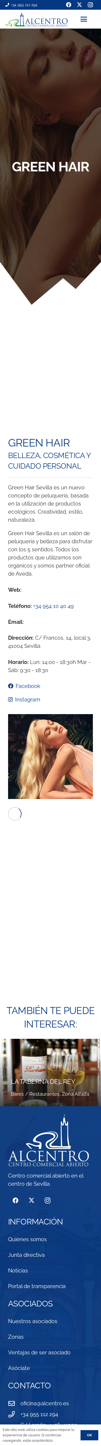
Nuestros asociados (32, 1321)
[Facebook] (15, 1200)
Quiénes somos (27, 1239)
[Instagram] (47, 1200)
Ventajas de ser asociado (39, 1352)
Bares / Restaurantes (35, 1094)
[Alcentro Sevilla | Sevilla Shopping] (36, 19)
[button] (88, 19)
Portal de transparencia (37, 1286)
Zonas (16, 1337)
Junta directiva (26, 1255)
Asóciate (19, 1368)
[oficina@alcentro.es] (14, 1403)
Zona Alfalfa (75, 1094)
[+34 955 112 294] (14, 1414)
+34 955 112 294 (39, 1414)
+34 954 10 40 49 (53, 606)
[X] (31, 1200)
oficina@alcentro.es (44, 1403)
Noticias (18, 1270)
